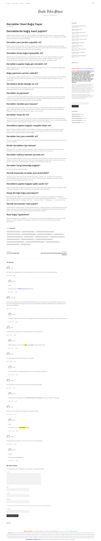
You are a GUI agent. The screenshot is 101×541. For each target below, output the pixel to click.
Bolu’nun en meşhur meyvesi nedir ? (79, 32)
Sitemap (9, 523)
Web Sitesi (9, 499)
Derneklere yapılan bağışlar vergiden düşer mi (35, 241)
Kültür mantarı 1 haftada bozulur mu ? (79, 49)
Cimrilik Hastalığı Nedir (13, 253)
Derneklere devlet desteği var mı (27, 239)
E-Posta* (8, 493)
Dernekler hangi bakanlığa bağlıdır (29, 234)
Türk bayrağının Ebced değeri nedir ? (79, 26)
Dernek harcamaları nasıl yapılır (28, 231)
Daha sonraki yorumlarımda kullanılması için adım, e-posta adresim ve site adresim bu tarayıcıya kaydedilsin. (29, 505)
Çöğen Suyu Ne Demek (76, 122)
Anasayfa (8, 3)
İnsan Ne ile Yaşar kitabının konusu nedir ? (80, 35)
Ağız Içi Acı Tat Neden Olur (77, 118)
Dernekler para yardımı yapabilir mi (57, 236)
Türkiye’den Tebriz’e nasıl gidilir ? (78, 42)
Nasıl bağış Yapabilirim (25, 244)
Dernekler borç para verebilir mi (13, 234)
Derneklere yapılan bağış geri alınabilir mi (44, 239)
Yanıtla (14, 275)
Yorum (8, 472)
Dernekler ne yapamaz (29, 236)
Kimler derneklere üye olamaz (13, 244)
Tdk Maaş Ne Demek (76, 114)
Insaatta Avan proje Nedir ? (77, 29)
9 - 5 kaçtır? (9, 509)
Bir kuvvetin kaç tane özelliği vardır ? (79, 52)
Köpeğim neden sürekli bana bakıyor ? (79, 55)
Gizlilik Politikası (15, 3)
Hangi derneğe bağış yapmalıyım (52, 241)
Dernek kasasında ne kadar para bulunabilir (45, 231)
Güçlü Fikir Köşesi (50, 11)
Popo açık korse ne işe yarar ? (77, 45)
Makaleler (12, 228)
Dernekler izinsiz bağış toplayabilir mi (45, 234)
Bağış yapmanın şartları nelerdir (13, 231)
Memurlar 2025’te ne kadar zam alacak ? (79, 39)
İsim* (8, 487)
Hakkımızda (27, 3)
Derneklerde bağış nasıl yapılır (13, 239)
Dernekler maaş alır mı (58, 234)
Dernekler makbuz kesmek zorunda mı (14, 236)
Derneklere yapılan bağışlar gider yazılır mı (15, 241)
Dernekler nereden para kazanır (42, 236)
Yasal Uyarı (22, 3)
